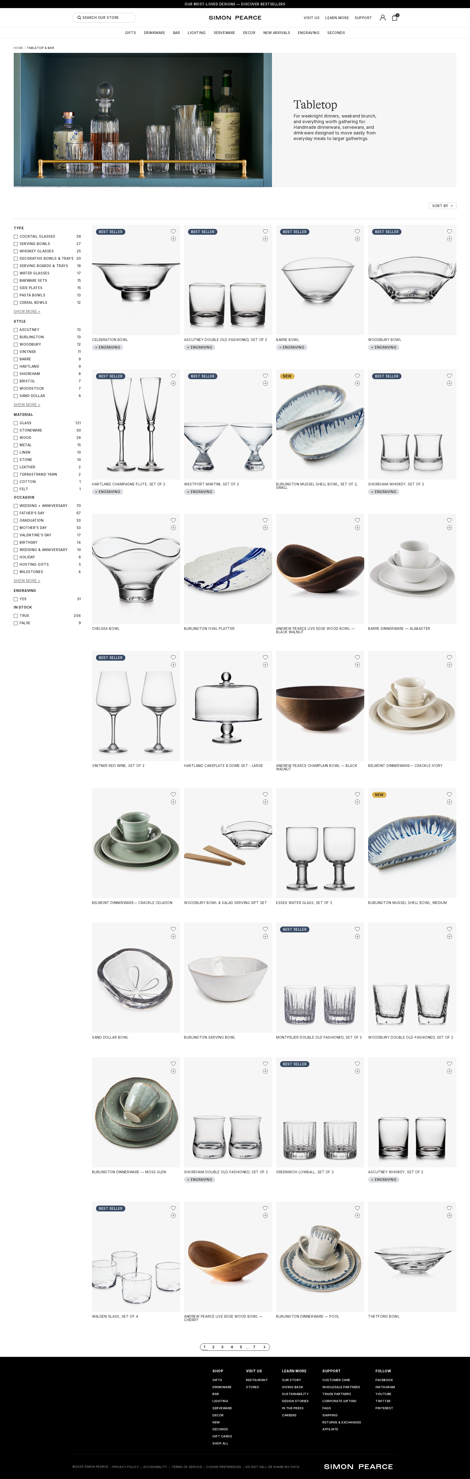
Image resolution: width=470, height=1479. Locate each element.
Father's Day (32, 513)
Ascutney (29, 329)
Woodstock (32, 388)
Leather (27, 467)
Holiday (27, 557)
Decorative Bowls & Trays (46, 258)
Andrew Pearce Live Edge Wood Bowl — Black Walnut (315, 630)
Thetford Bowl (384, 1316)
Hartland (29, 366)
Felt (24, 489)
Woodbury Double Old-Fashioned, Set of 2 (410, 1037)
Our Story (291, 1380)
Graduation (32, 520)
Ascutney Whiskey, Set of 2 (395, 1172)
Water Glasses (34, 273)
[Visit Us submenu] (322, 18)
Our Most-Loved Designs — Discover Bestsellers (235, 4)
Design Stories (295, 1401)
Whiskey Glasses (37, 251)
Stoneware (31, 430)
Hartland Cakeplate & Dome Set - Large (223, 765)
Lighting (197, 33)
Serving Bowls (35, 244)
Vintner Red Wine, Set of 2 (118, 765)
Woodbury (30, 344)
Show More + (27, 311)
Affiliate (330, 1429)
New (216, 1422)
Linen (25, 452)
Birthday (28, 542)
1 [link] (204, 1347)
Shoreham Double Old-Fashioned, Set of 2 (226, 1172)
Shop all (220, 1443)
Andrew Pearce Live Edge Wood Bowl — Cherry (223, 1318)
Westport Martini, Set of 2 (211, 484)
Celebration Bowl (110, 340)
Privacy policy (125, 1467)
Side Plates (31, 288)
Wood (25, 437)
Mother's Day (33, 527)
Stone (26, 459)
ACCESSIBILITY (155, 1467)
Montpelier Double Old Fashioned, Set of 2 (319, 1037)
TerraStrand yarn (38, 474)
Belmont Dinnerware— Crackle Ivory (405, 765)
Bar (176, 33)
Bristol (27, 381)
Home (18, 48)
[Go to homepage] (235, 17)
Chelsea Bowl (106, 628)
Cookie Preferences (223, 1467)
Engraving (308, 33)
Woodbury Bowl (384, 340)
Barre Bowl (287, 340)
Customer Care (336, 1380)
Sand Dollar (32, 396)
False (25, 623)
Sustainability (295, 1394)
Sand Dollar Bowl (110, 1037)
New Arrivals (276, 33)
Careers (289, 1415)
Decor (249, 33)
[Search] (79, 18)
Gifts (130, 33)
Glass (26, 423)
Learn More (337, 18)
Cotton (28, 481)
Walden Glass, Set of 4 (115, 1316)
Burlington (32, 337)
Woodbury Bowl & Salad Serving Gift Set (225, 903)
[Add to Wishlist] (173, 231)
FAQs (326, 1408)
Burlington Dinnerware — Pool (307, 1316)
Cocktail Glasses (37, 236)
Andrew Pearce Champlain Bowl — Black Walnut (316, 767)
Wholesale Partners (341, 1387)
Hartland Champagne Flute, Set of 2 (128, 484)
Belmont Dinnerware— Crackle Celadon (132, 903)
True (24, 615)
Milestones (31, 572)
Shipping (330, 1415)
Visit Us (311, 18)
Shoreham (30, 374)
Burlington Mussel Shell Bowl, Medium (407, 903)
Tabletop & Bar (40, 48)
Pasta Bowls (32, 295)
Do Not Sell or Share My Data (272, 1467)
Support (363, 18)
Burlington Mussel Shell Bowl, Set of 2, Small (317, 486)
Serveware (224, 33)
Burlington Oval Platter (209, 628)
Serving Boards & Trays (44, 266)
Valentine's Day (35, 535)
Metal (26, 445)
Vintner (28, 351)
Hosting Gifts (34, 564)
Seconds (336, 33)
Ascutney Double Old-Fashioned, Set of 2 (225, 340)
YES (23, 599)
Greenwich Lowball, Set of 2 (305, 1172)
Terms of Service (187, 1467)
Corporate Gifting (339, 1401)
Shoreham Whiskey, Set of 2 (396, 484)
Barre (25, 359)
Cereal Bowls (33, 302)
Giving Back (292, 1387)
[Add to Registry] (173, 239)
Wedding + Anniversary (44, 505)
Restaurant (257, 1380)
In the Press (293, 1408)
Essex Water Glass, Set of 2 (304, 903)
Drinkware (154, 33)
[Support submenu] (375, 18)
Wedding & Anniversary (44, 550)
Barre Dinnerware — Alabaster (399, 628)
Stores (252, 1387)
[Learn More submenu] (351, 18)
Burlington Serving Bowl (209, 1037)
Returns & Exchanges (341, 1422)
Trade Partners (336, 1394)
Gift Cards (222, 1436)
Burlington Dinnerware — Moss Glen (129, 1172)
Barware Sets (33, 280)
